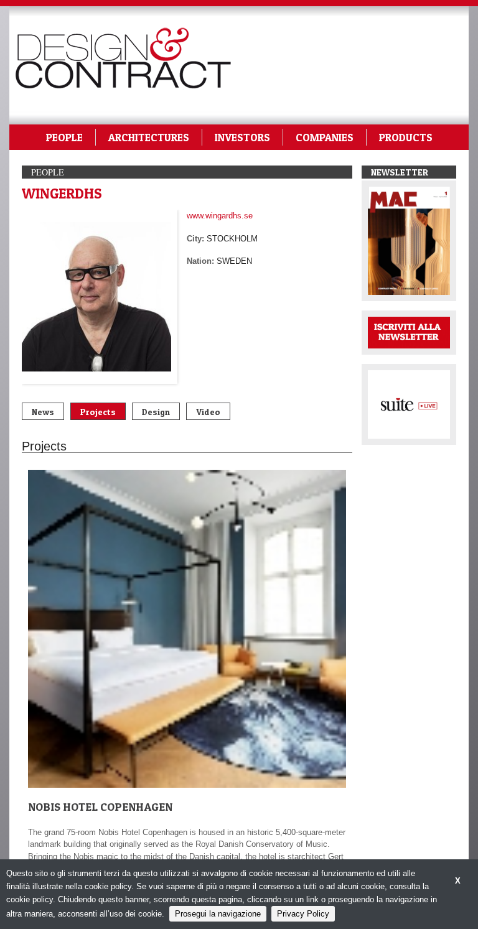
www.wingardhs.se (220, 215)
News (43, 411)
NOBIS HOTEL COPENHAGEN (100, 806)
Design (156, 411)
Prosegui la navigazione (218, 913)
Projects (98, 411)
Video (208, 411)
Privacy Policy (303, 913)
